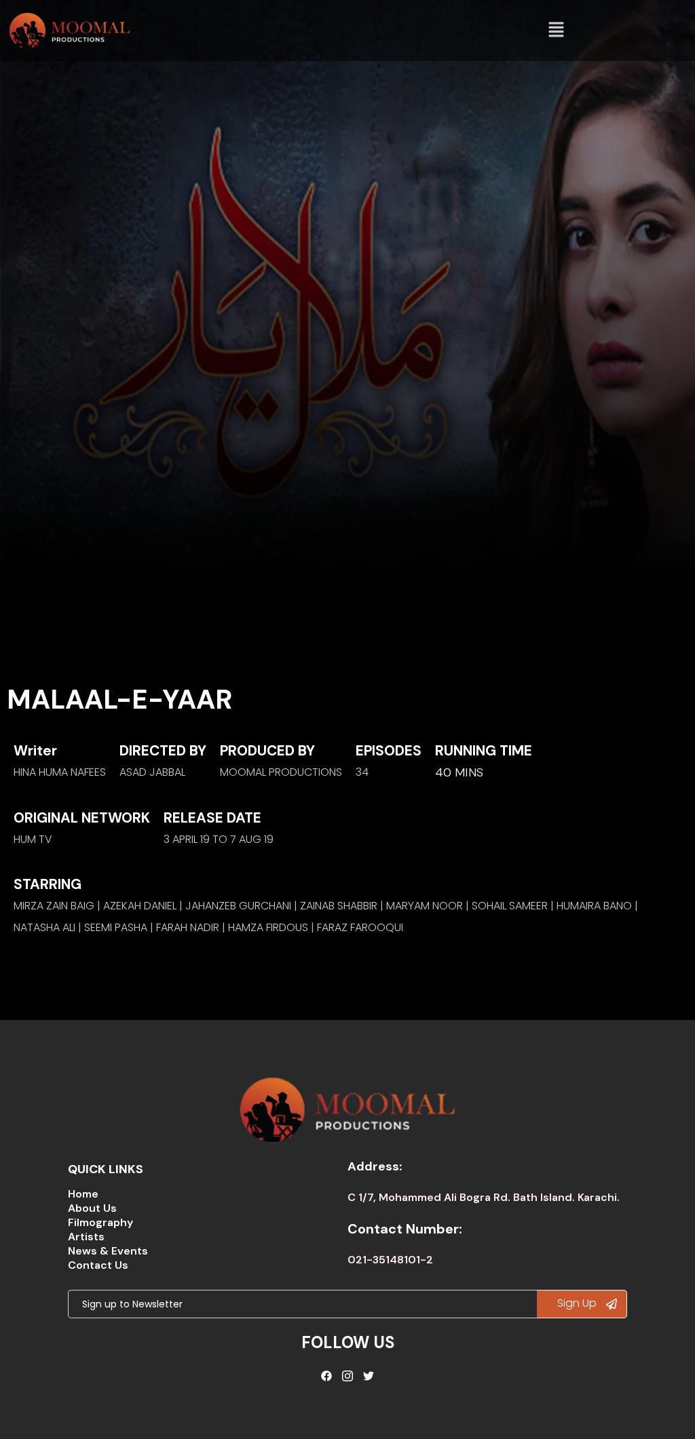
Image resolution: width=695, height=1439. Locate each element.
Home (83, 1194)
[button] (556, 30)
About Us (92, 1208)
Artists (86, 1236)
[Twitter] (368, 1376)
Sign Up (578, 1303)
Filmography (100, 1222)
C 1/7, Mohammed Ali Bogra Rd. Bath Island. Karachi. (484, 1197)
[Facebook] (327, 1376)
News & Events (108, 1251)
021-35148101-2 (390, 1260)
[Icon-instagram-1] (347, 1376)
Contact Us (98, 1265)
